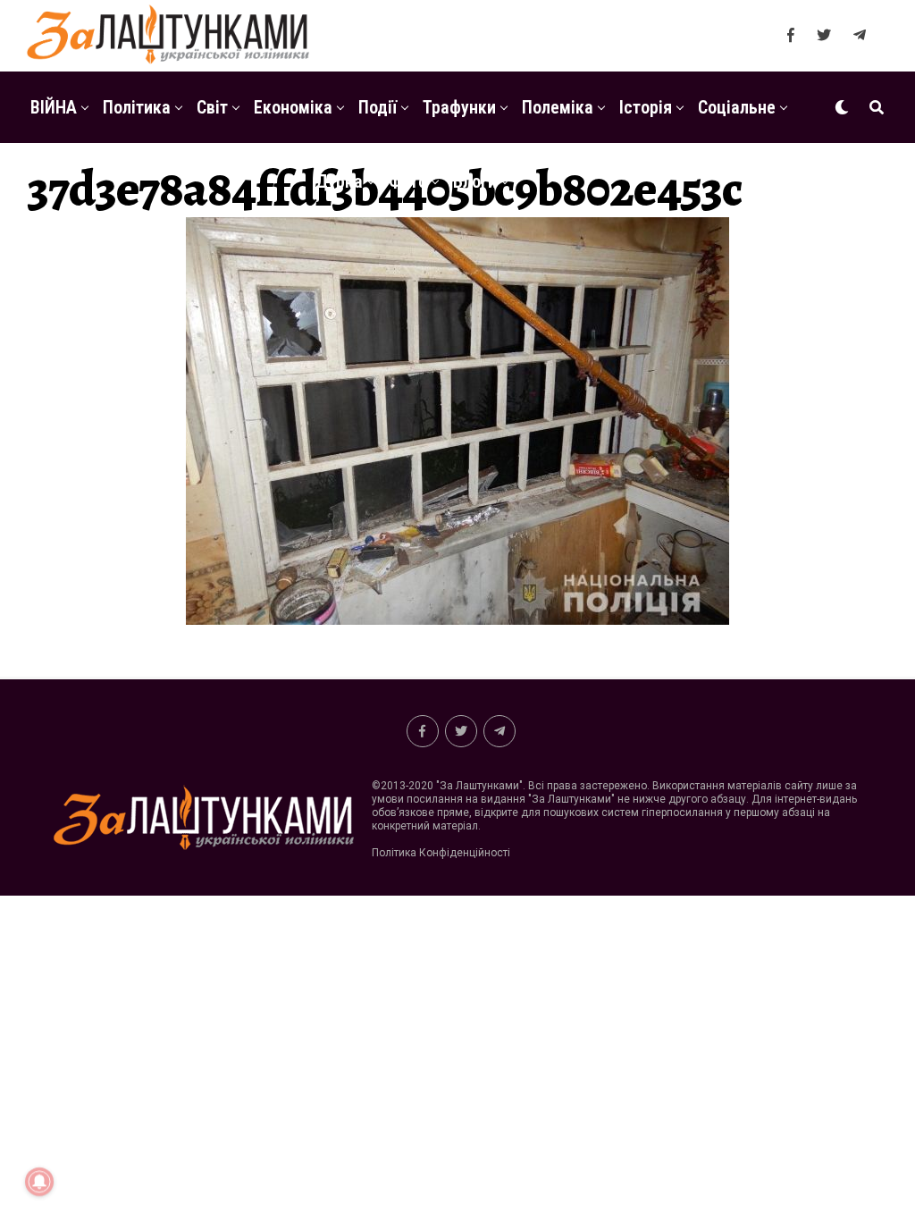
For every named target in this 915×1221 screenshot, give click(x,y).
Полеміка (557, 107)
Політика (137, 107)
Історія (645, 107)
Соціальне (737, 107)
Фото (408, 181)
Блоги (475, 181)
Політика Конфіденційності (441, 852)
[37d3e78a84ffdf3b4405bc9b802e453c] (457, 619)
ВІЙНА (53, 107)
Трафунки (459, 107)
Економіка (293, 107)
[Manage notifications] (39, 1181)
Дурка (339, 181)
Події (377, 107)
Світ (212, 107)
